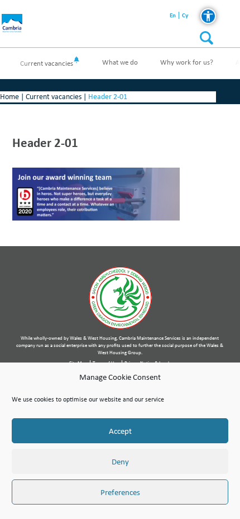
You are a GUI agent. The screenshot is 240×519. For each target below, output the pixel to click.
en (173, 15)
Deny (120, 462)
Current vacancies (46, 63)
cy (185, 15)
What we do (120, 62)
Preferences (120, 492)
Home (9, 96)
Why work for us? (186, 62)
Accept (120, 431)
